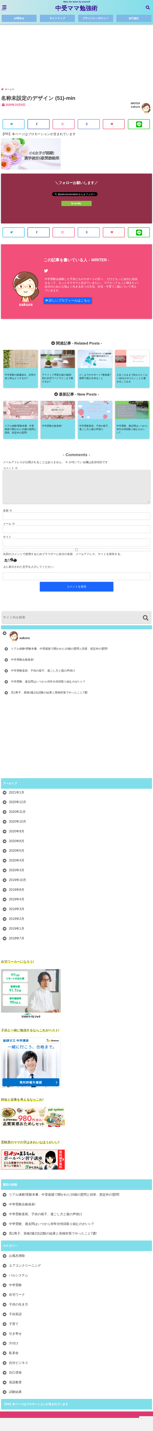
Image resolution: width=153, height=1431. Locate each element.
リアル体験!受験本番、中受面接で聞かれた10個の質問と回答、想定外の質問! (59, 648)
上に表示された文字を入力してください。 (29, 566)
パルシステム (18, 1275)
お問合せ (19, 18)
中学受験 (15, 1285)
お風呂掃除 (17, 1255)
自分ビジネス (18, 1362)
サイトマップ (57, 18)
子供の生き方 (18, 1304)
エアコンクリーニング (25, 1265)
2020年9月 (16, 831)
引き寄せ (15, 1333)
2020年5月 (16, 850)
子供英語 (15, 1314)
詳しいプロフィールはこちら (69, 300)
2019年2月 (16, 918)
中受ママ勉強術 (76, 8)
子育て (14, 1324)
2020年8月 (16, 841)
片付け (14, 1343)
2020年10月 (17, 821)
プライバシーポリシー (96, 18)
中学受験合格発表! (22, 659)
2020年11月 (17, 811)
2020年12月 (17, 802)
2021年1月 (16, 792)
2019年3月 (16, 909)
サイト (7, 536)
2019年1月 (16, 928)
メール (9, 523)
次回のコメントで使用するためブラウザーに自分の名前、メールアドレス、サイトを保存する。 (63, 554)
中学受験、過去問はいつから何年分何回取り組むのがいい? (48, 681)
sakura (135, 106)
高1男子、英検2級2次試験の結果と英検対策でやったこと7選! (49, 692)
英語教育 (15, 1382)
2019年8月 (16, 889)
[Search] (145, 617)
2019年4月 (16, 899)
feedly (78, 203)
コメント (10, 468)
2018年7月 (16, 938)
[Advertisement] (76, 53)
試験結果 (15, 1392)
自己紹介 (134, 18)
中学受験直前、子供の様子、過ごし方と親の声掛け (43, 670)
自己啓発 (15, 1372)
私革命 (14, 1353)
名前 (7, 510)
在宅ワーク (17, 1294)
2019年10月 (17, 880)
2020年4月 (16, 860)
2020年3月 (16, 870)
